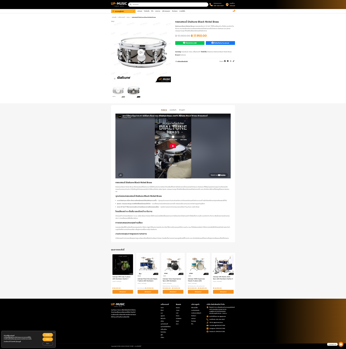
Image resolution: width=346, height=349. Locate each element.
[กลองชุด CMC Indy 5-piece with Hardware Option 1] (122, 264)
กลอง (128, 17)
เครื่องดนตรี (121, 17)
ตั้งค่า (47, 343)
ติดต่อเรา (193, 316)
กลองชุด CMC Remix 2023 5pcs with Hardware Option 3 (223, 278)
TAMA (177, 310)
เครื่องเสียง (164, 329)
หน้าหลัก (114, 17)
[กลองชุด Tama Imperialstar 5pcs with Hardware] (173, 264)
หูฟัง (162, 335)
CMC (177, 313)
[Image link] (118, 305)
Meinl (177, 321)
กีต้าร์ (162, 310)
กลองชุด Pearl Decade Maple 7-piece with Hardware (147, 280)
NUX (177, 324)
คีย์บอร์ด (163, 318)
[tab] (164, 110)
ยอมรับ (48, 335)
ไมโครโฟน (163, 332)
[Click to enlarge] (114, 78)
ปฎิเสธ (47, 339)
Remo (177, 316)
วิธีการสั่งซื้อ (194, 308)
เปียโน (162, 321)
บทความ (193, 318)
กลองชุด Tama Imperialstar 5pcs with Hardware (172, 280)
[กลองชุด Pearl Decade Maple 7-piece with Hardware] (148, 264)
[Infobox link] (230, 4)
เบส (162, 313)
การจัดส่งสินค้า (195, 310)
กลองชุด (118, 281)
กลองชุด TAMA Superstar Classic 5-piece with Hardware (196, 281)
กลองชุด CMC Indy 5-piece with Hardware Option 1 (121, 278)
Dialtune (210, 52)
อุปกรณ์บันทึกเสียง (166, 327)
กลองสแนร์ (184, 52)
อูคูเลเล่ (163, 316)
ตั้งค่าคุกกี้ (18, 342)
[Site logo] (119, 4)
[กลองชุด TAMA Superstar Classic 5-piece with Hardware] (198, 264)
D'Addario (178, 318)
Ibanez (178, 308)
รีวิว (192, 324)
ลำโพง (162, 337)
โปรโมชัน (193, 321)
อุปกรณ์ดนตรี (164, 324)
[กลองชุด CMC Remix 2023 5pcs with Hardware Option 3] (223, 264)
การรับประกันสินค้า (196, 313)
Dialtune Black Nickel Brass (222, 52)
